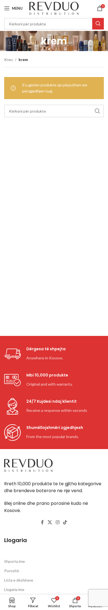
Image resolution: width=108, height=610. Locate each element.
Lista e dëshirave (18, 580)
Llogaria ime (14, 589)
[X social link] (50, 522)
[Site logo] (54, 8)
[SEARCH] (98, 24)
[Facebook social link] (42, 522)
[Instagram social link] (57, 522)
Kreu (8, 59)
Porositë (11, 570)
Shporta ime (14, 561)
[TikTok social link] (65, 522)
